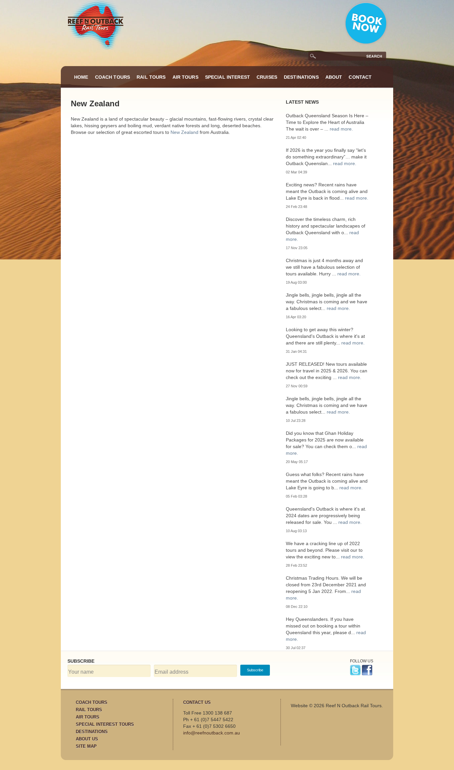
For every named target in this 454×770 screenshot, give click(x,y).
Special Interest (227, 77)
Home (81, 77)
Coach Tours (112, 77)
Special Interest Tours (105, 724)
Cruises (267, 77)
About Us (87, 738)
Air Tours (185, 77)
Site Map (86, 746)
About (333, 77)
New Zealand (184, 132)
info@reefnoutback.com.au (211, 732)
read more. (341, 129)
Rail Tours (151, 77)
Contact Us (197, 702)
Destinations (301, 77)
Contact (360, 77)
